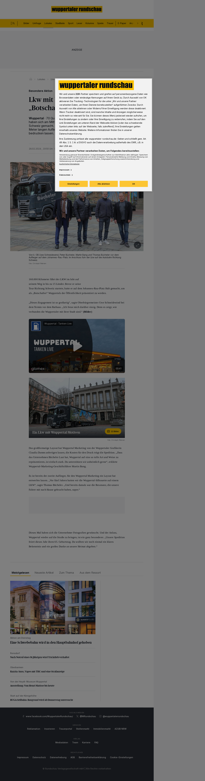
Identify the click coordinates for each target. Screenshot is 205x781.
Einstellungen (73, 184)
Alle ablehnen (104, 184)
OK (133, 184)
